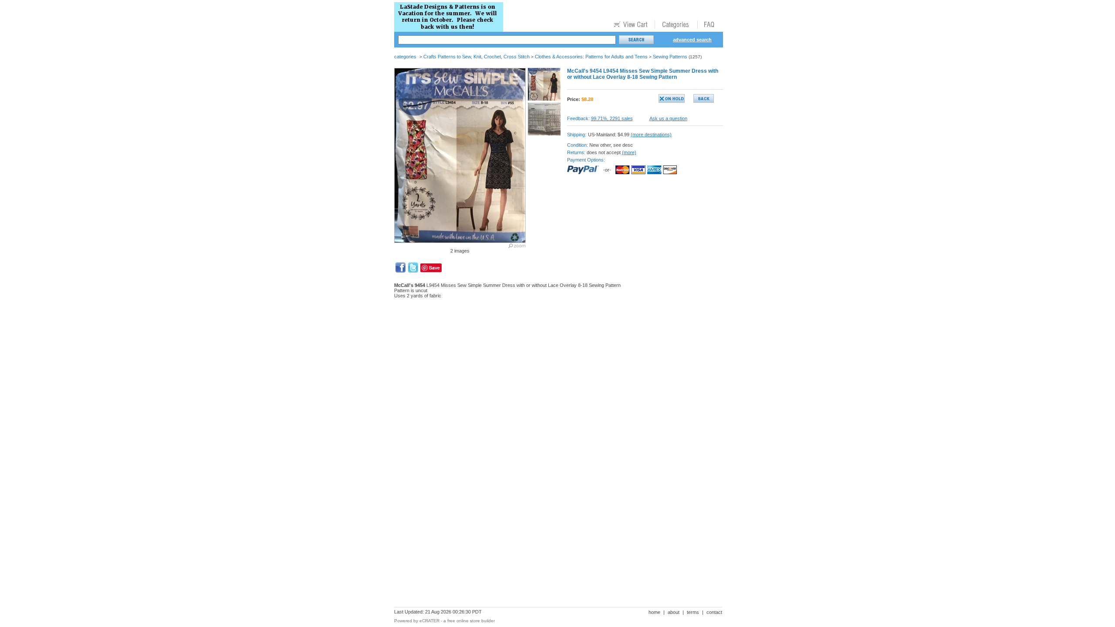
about (673, 612)
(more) (629, 152)
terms (693, 612)
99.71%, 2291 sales (612, 118)
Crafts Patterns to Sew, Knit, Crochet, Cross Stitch (476, 56)
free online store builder (471, 620)
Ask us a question (668, 118)
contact (714, 612)
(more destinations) (651, 134)
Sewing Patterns (670, 56)
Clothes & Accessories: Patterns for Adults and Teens (591, 56)
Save (434, 267)
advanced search (692, 39)
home (654, 612)
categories (405, 56)
